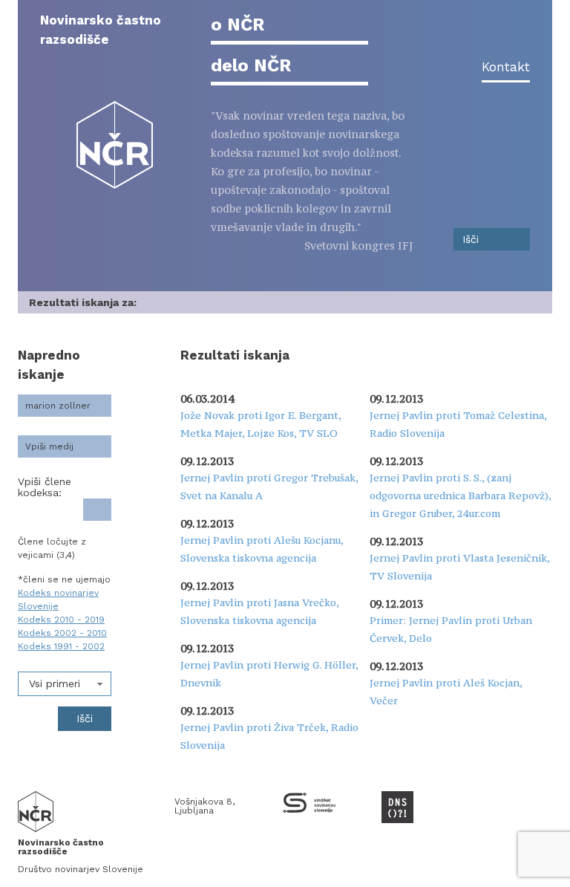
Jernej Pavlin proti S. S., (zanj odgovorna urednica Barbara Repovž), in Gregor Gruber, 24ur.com (460, 495)
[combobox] (64, 684)
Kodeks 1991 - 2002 (61, 646)
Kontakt (506, 66)
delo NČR (251, 65)
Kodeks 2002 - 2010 (62, 633)
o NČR (237, 24)
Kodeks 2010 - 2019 (61, 619)
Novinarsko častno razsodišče (100, 30)
